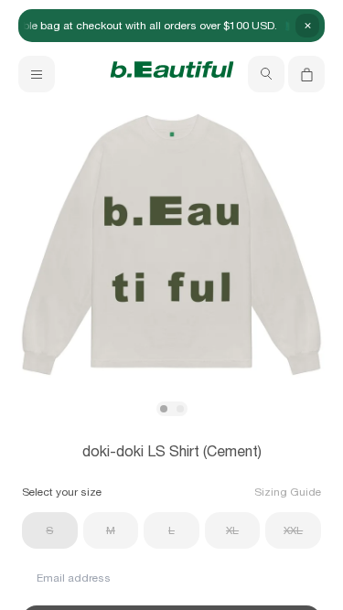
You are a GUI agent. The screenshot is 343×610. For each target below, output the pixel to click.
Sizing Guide (287, 492)
